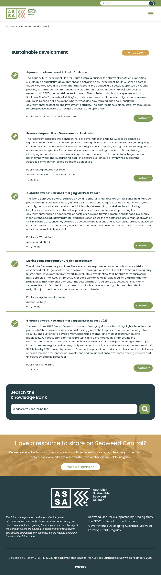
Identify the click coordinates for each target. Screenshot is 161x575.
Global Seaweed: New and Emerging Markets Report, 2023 (66, 321)
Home (10, 26)
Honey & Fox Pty (35, 558)
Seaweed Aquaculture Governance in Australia (59, 133)
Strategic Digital (77, 558)
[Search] (152, 3)
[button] (151, 13)
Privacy (80, 567)
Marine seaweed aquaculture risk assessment (59, 261)
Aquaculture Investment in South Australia (56, 72)
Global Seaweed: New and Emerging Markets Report (63, 193)
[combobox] (123, 3)
